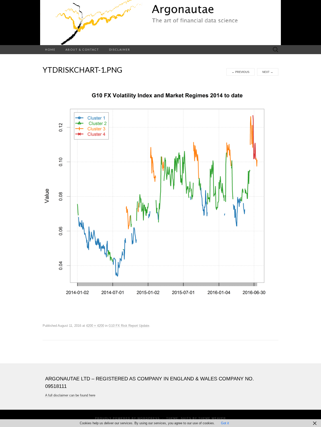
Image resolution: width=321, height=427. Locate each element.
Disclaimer (119, 49)
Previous (240, 71)
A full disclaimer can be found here (70, 395)
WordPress (148, 418)
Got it (225, 423)
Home (50, 49)
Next (267, 71)
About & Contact (82, 49)
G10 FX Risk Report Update (129, 326)
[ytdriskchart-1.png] (160, 199)
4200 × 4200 (95, 326)
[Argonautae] (160, 22)
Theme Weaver (212, 418)
